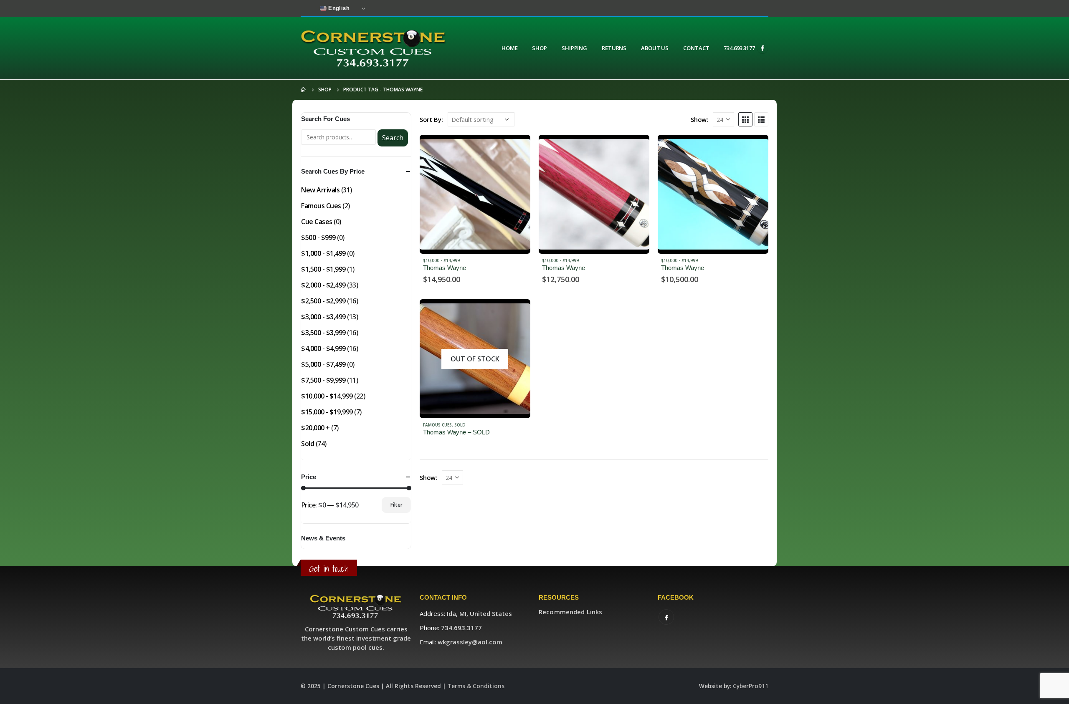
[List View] (761, 119)
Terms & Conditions (476, 686)
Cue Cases (316, 221)
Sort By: (431, 119)
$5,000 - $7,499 (323, 364)
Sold (460, 425)
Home (510, 48)
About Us (655, 48)
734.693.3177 (739, 48)
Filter (396, 504)
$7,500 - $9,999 (323, 380)
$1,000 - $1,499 (323, 253)
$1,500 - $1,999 (323, 269)
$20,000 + (315, 427)
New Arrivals (320, 189)
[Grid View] (745, 119)
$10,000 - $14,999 (441, 260)
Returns (614, 48)
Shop (539, 48)
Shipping (574, 48)
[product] (475, 194)
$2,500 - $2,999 (323, 300)
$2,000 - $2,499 (323, 285)
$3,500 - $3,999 (323, 332)
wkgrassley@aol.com (470, 642)
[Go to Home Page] (304, 90)
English (338, 8)
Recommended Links (570, 612)
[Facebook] (762, 48)
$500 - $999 (318, 237)
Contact (696, 48)
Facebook (666, 617)
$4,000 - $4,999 (323, 348)
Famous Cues (437, 425)
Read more (516, 148)
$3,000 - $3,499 (323, 316)
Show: (699, 119)
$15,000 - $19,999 (327, 411)
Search (392, 137)
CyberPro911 (750, 686)
